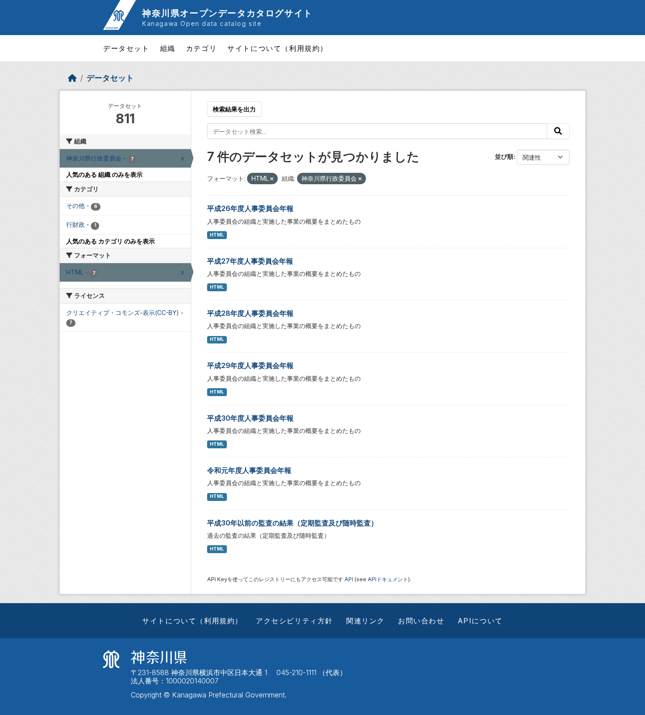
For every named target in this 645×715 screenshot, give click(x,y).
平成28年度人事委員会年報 (250, 313)
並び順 (504, 156)
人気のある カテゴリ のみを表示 (110, 241)
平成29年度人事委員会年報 (250, 365)
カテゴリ (201, 48)
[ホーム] (72, 77)
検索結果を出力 (234, 109)
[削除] (271, 179)
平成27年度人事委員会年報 (250, 261)
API (348, 579)
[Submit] (558, 131)
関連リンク (365, 620)
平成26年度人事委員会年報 (250, 208)
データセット (126, 48)
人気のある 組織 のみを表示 (104, 174)
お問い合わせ (421, 620)
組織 (168, 48)
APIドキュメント (388, 579)
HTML (217, 235)
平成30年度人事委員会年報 (250, 418)
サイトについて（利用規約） (277, 48)
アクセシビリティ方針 (294, 620)
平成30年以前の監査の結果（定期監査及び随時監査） (292, 522)
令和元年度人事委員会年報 (249, 470)
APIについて (480, 620)
